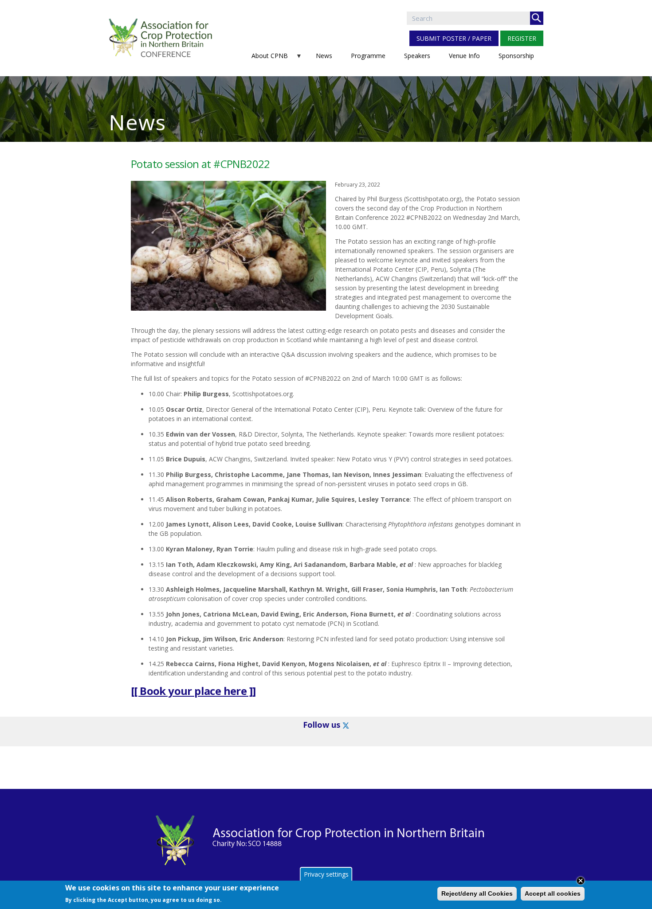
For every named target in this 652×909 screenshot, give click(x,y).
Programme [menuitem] (368, 55)
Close (580, 880)
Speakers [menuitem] (417, 55)
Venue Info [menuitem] (464, 55)
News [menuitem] (324, 55)
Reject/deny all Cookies (477, 893)
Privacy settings (326, 874)
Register (521, 38)
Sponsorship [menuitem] (516, 55)
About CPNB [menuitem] (265, 58)
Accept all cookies (553, 893)
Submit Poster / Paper (453, 38)
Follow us (321, 724)
